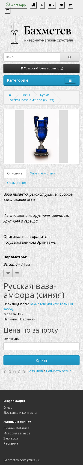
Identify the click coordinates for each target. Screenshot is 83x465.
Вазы (26, 95)
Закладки (10, 438)
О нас (7, 407)
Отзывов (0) (16, 182)
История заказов (16, 433)
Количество (11, 339)
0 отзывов (35, 371)
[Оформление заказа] (7, 10)
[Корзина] (70, 5)
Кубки (44, 95)
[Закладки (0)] (61, 5)
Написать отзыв (58, 371)
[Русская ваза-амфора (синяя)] (41, 136)
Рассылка (10, 443)
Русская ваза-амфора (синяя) (31, 100)
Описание (14, 173)
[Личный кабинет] (52, 5)
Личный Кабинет (16, 428)
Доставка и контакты (20, 412)
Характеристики (42, 173)
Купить (41, 360)
